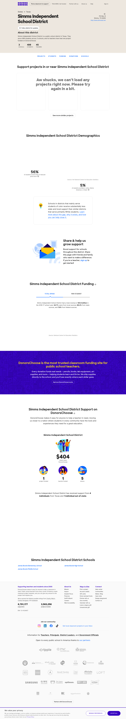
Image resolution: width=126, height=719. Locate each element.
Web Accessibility (69, 603)
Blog (101, 594)
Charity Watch (50, 598)
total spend (50, 294)
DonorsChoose (23, 4)
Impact (66, 591)
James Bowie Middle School (28, 569)
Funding (62, 56)
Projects (41, 56)
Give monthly (84, 600)
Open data (98, 596)
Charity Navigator (23, 600)
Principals (54, 635)
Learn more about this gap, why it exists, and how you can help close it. (67, 214)
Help (91, 4)
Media (97, 594)
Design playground (101, 598)
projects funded (46, 605)
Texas (28, 12)
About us (84, 4)
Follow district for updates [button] (29, 28)
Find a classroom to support (40, 4)
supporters (23, 605)
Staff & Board (68, 598)
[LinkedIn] (45, 625)
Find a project (84, 589)
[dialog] (63, 713)
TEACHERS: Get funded (59, 4)
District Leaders (67, 635)
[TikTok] (57, 625)
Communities (99, 591)
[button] (96, 713)
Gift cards (83, 594)
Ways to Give (84, 587)
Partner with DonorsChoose (63, 702)
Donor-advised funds (86, 596)
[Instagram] (39, 625)
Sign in (106, 4)
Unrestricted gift (85, 607)
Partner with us (73, 4)
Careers (66, 600)
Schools (85, 56)
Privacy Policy (30, 717)
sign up (84, 260)
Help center (98, 589)
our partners (84, 640)
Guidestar (35, 600)
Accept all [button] (114, 713)
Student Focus (68, 594)
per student (76, 294)
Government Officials (89, 635)
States (20, 12)
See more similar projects (63, 115)
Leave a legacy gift (85, 605)
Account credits (84, 591)
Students (52, 56)
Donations (73, 56)
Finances (67, 596)
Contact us (98, 600)
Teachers (45, 635)
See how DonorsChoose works (63, 382)
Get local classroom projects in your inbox (77, 626)
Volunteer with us (85, 603)
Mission (66, 589)
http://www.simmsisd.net (98, 20)
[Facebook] (51, 625)
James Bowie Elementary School (30, 566)
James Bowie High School (73, 566)
